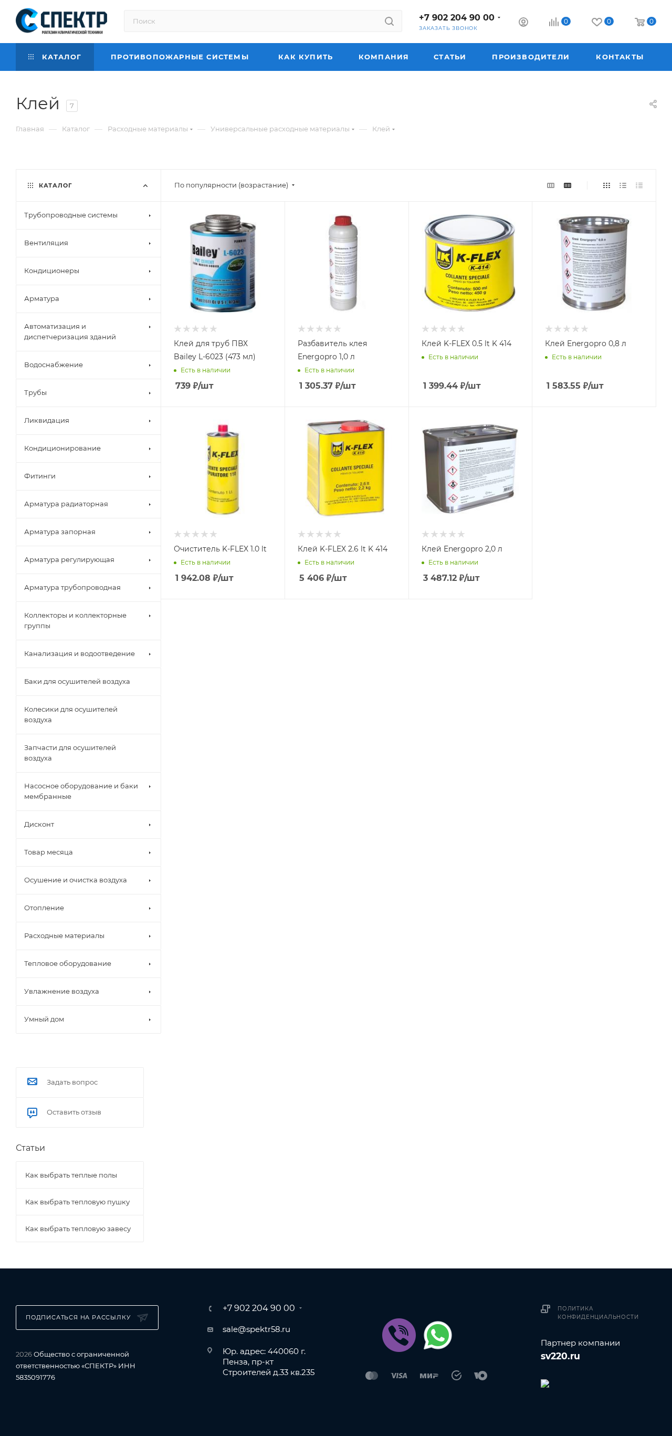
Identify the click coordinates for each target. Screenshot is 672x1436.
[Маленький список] (550, 185)
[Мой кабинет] (523, 23)
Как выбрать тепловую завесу (78, 1228)
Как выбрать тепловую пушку (77, 1202)
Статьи (30, 1148)
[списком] (623, 185)
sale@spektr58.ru (256, 1329)
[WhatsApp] (437, 1335)
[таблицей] (639, 185)
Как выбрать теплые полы (71, 1175)
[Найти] (389, 21)
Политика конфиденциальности (598, 1312)
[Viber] (399, 1335)
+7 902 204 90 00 (457, 18)
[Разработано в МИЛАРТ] (598, 1382)
